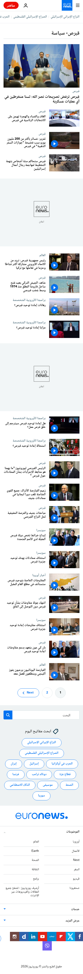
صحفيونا (74, 888)
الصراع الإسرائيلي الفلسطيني (30, 17)
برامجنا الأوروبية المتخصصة (29, 300)
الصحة (69, 785)
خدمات (75, 909)
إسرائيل (34, 763)
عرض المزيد (72, 920)
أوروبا (76, 841)
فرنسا (15, 774)
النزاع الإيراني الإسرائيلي (65, 17)
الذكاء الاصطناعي (20, 785)
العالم (42, 255)
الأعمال (75, 851)
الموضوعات (72, 832)
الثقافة (35, 869)
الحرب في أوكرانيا (62, 763)
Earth (35, 851)
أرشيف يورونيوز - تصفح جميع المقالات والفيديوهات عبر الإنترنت (22, 891)
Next (30, 692)
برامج (36, 879)
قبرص (75, 91)
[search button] (8, 715)
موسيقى (48, 785)
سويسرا (41, 530)
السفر (76, 869)
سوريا (41, 795)
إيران (14, 763)
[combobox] (41, 715)
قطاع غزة (65, 774)
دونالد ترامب (39, 774)
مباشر (11, 5)
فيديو (76, 879)
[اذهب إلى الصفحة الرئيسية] (67, 5)
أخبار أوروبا (39, 575)
